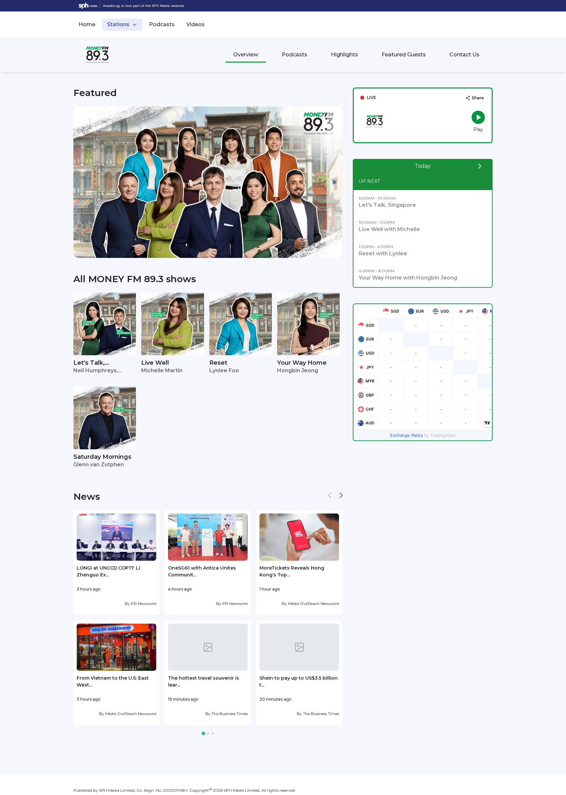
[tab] (203, 733)
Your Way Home (302, 362)
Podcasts (162, 24)
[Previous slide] (81, 182)
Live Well (155, 362)
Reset (218, 362)
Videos (195, 24)
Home (87, 24)
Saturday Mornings (102, 456)
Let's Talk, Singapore (89, 363)
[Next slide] (334, 182)
